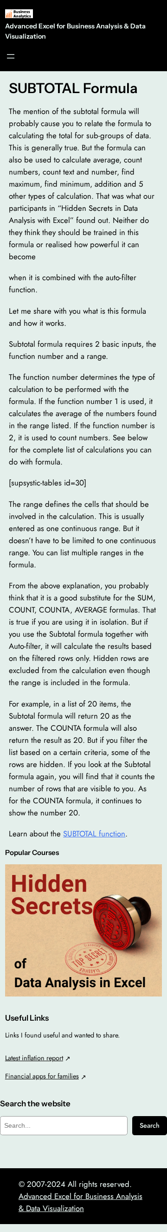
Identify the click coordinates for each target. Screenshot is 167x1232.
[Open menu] (10, 56)
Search (150, 1125)
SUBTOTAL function (94, 833)
